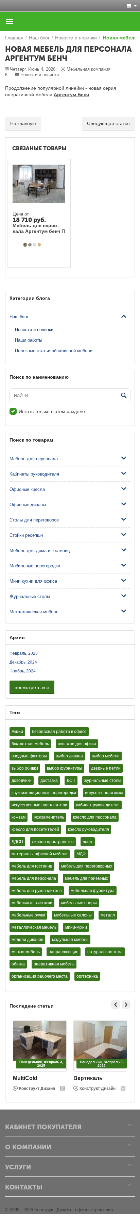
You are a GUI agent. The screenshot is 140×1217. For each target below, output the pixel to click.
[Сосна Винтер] (35, 245)
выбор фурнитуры (64, 768)
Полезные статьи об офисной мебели (53, 350)
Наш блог (19, 316)
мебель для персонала (34, 878)
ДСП (71, 780)
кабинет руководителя (98, 805)
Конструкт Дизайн (37, 1088)
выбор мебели (106, 756)
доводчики (22, 780)
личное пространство (53, 841)
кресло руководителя (88, 829)
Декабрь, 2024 (23, 662)
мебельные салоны (73, 915)
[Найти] (123, 396)
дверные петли (106, 768)
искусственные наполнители (39, 805)
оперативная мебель (54, 964)
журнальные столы (102, 780)
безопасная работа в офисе (59, 731)
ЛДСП (17, 841)
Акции (17, 731)
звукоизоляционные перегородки (44, 792)
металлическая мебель (34, 927)
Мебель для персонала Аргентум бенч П (39, 228)
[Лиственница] (30, 245)
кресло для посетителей (35, 829)
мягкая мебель (26, 951)
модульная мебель (70, 939)
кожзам (18, 817)
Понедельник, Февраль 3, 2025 (41, 1063)
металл (108, 915)
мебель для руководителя (37, 890)
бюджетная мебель (30, 743)
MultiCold (25, 1078)
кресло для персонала (95, 817)
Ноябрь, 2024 (23, 671)
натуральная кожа (105, 951)
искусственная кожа (104, 792)
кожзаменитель (49, 817)
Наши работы (28, 340)
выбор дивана (69, 756)
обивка (18, 964)
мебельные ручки (28, 915)
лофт (88, 841)
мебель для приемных (86, 878)
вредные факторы (29, 756)
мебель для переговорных (86, 866)
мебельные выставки (32, 903)
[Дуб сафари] (25, 245)
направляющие (63, 951)
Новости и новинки (39, 74)
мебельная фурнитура (93, 890)
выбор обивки (25, 768)
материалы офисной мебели (40, 854)
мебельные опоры (79, 903)
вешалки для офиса (77, 743)
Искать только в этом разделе (52, 411)
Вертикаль (88, 1078)
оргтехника (87, 976)
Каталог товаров (9, 21)
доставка (49, 780)
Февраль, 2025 (24, 653)
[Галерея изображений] (63, 1088)
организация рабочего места (40, 976)
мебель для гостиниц (32, 866)
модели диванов (27, 939)
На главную (23, 123)
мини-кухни (76, 927)
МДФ (81, 854)
